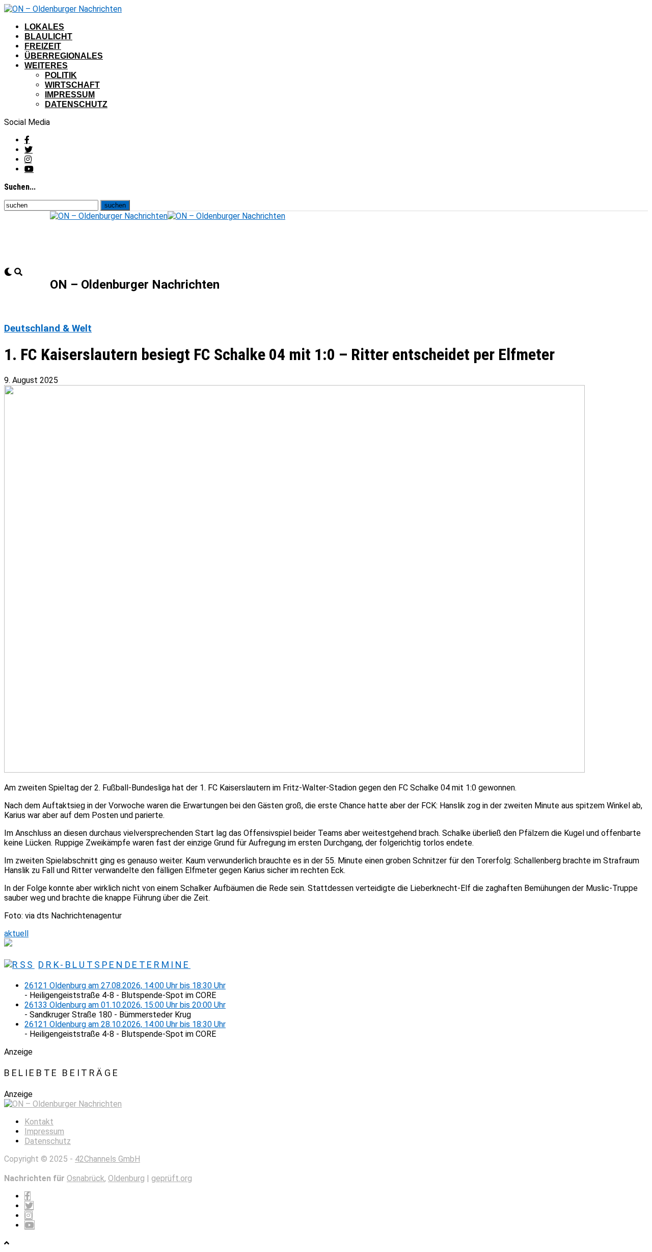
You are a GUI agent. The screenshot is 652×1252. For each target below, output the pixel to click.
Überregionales (63, 56)
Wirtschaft (72, 85)
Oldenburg (126, 1178)
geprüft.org (171, 1178)
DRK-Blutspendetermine (114, 964)
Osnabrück (85, 1178)
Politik (61, 75)
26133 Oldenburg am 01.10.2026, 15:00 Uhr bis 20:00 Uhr (125, 1005)
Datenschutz (76, 104)
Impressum (70, 94)
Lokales (44, 26)
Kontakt (38, 1122)
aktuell (16, 933)
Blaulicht (48, 36)
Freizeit (42, 46)
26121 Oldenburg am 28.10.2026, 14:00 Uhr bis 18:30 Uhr (125, 1024)
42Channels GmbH (107, 1159)
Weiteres (46, 65)
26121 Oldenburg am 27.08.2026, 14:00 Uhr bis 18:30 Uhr (125, 985)
